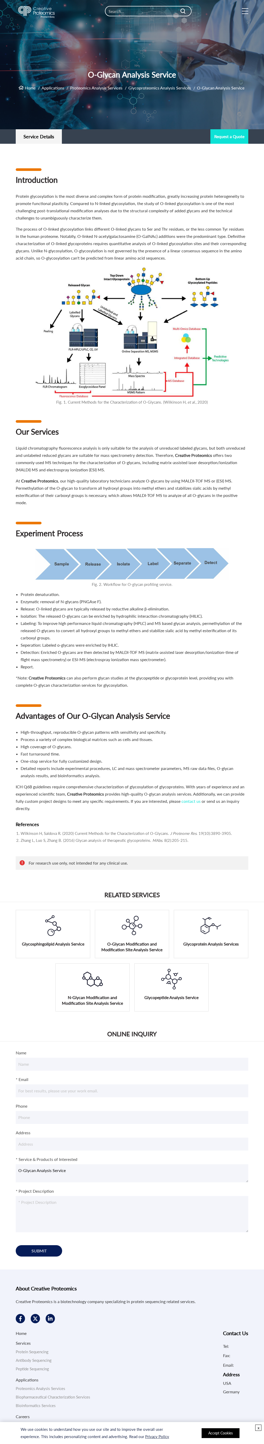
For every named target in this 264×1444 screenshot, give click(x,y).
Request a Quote (229, 136)
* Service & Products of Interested (46, 1159)
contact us (191, 801)
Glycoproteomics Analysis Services (159, 87)
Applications (53, 87)
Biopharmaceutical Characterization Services (53, 1397)
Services (23, 1343)
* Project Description (35, 1191)
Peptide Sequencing (32, 1368)
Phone (21, 1105)
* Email (22, 1079)
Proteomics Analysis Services (96, 87)
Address (23, 1132)
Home (30, 87)
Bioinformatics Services (36, 1405)
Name (21, 1052)
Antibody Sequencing (34, 1360)
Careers (23, 1416)
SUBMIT (39, 1250)
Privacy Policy (157, 1436)
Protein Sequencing (32, 1351)
